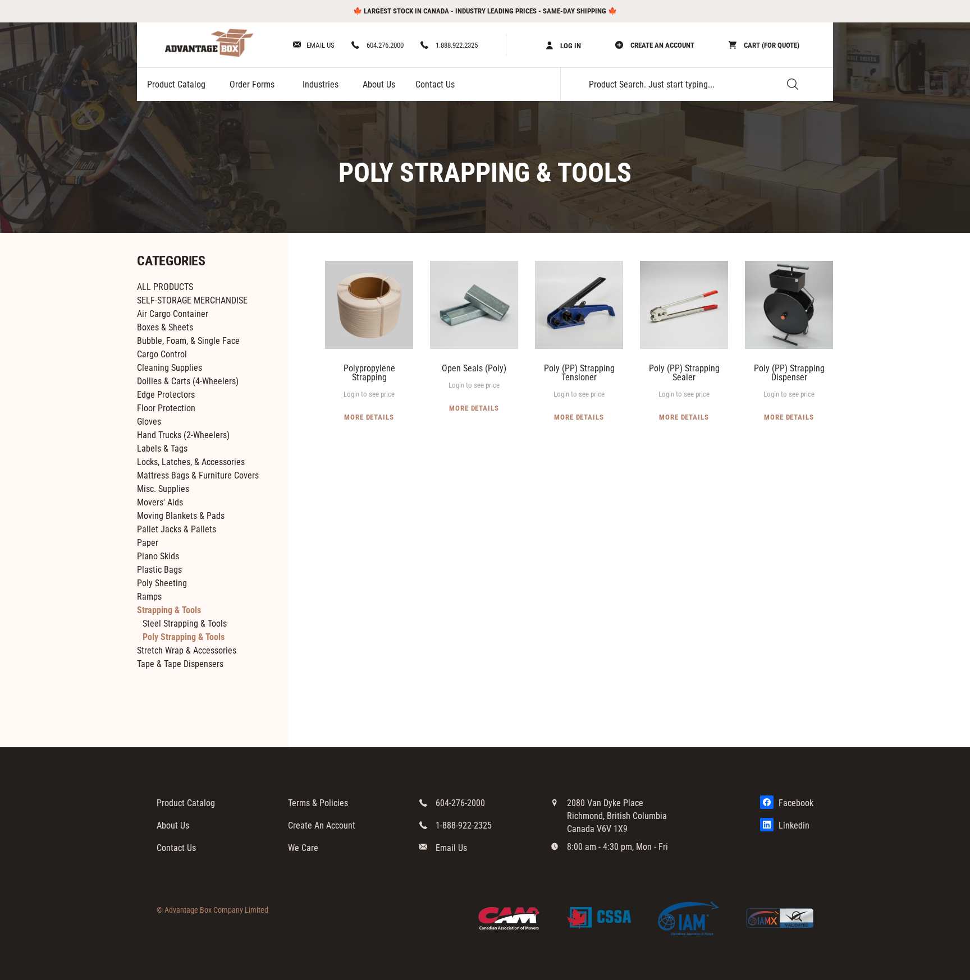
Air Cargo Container (172, 314)
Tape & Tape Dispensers (180, 664)
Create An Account (321, 825)
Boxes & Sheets (165, 327)
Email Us (320, 45)
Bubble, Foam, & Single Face (188, 340)
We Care (303, 848)
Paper (147, 542)
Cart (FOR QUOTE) (770, 45)
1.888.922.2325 (456, 45)
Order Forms (252, 84)
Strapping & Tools (169, 610)
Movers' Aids (160, 502)
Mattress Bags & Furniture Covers (198, 475)
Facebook (794, 803)
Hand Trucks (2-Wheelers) (183, 435)
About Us (379, 84)
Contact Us (435, 84)
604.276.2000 (384, 45)
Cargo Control (162, 354)
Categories (171, 261)
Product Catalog (176, 84)
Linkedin (792, 825)
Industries (320, 84)
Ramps (149, 596)
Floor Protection (166, 408)
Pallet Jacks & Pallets (176, 529)
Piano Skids (158, 556)
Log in (570, 46)
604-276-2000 (460, 803)
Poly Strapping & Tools (184, 637)
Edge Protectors (166, 394)
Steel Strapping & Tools (185, 623)
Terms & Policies (318, 803)
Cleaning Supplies (169, 367)
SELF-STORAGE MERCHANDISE (192, 300)
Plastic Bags (159, 569)
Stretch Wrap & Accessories (186, 650)
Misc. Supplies (163, 489)
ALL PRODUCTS (165, 287)
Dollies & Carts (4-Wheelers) (188, 381)
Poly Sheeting (162, 583)
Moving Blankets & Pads (181, 515)
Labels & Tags (162, 448)
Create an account (661, 45)
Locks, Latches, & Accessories (191, 462)
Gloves (149, 421)
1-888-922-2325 (464, 825)
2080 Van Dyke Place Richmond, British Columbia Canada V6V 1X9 (617, 816)
